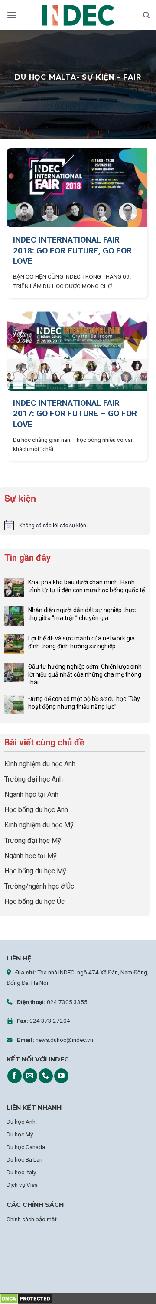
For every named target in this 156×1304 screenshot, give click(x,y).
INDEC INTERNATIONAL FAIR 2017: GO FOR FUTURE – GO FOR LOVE (75, 413)
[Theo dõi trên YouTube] (61, 1075)
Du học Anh (21, 1121)
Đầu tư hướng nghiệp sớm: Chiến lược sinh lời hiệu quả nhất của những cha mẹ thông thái (85, 674)
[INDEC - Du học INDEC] (78, 15)
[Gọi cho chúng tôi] (46, 1075)
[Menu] (11, 15)
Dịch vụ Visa (22, 1184)
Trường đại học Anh (33, 779)
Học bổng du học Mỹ (35, 871)
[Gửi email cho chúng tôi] (30, 1075)
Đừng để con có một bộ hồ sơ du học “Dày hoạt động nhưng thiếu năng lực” (84, 702)
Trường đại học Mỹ (32, 840)
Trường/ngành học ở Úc (39, 886)
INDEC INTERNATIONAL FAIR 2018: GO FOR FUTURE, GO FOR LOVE (72, 250)
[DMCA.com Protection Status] (26, 1298)
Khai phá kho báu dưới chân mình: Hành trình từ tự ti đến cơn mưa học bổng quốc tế (86, 586)
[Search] (146, 15)
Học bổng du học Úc (34, 901)
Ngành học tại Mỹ (30, 856)
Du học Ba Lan (24, 1159)
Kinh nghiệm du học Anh (39, 764)
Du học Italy (21, 1172)
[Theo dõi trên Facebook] (14, 1075)
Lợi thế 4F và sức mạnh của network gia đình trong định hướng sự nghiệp (81, 642)
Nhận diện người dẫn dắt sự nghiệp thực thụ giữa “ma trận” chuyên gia (82, 614)
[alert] (74, 525)
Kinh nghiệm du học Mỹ (39, 825)
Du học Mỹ (19, 1134)
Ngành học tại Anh (31, 794)
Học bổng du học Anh (36, 809)
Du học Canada (25, 1146)
